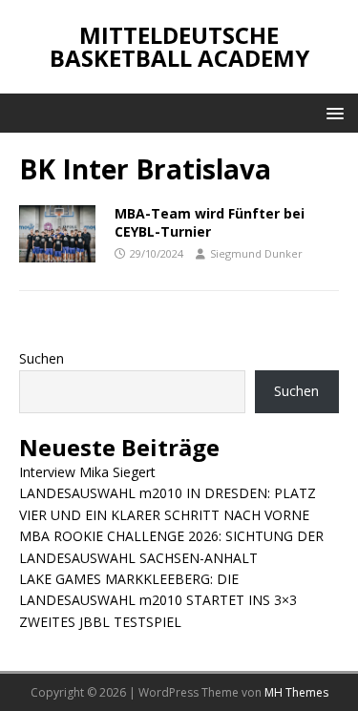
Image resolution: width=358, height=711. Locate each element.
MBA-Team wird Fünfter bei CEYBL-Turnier (210, 222)
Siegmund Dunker (256, 253)
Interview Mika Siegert (87, 472)
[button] (331, 112)
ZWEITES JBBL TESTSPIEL (100, 622)
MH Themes (296, 692)
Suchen (41, 358)
